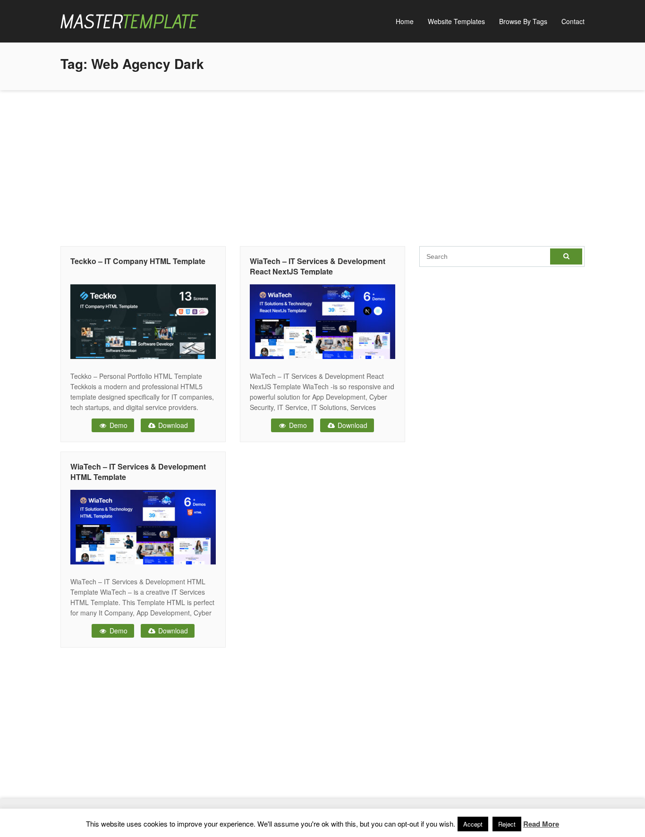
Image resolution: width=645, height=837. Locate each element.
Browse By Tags (523, 21)
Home (405, 21)
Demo (117, 425)
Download (172, 425)
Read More (541, 824)
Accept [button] (473, 824)
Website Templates (456, 21)
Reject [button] (507, 824)
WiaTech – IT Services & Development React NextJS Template (317, 266)
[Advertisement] (322, 166)
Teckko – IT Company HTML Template (137, 261)
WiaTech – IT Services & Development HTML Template (138, 471)
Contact (573, 21)
